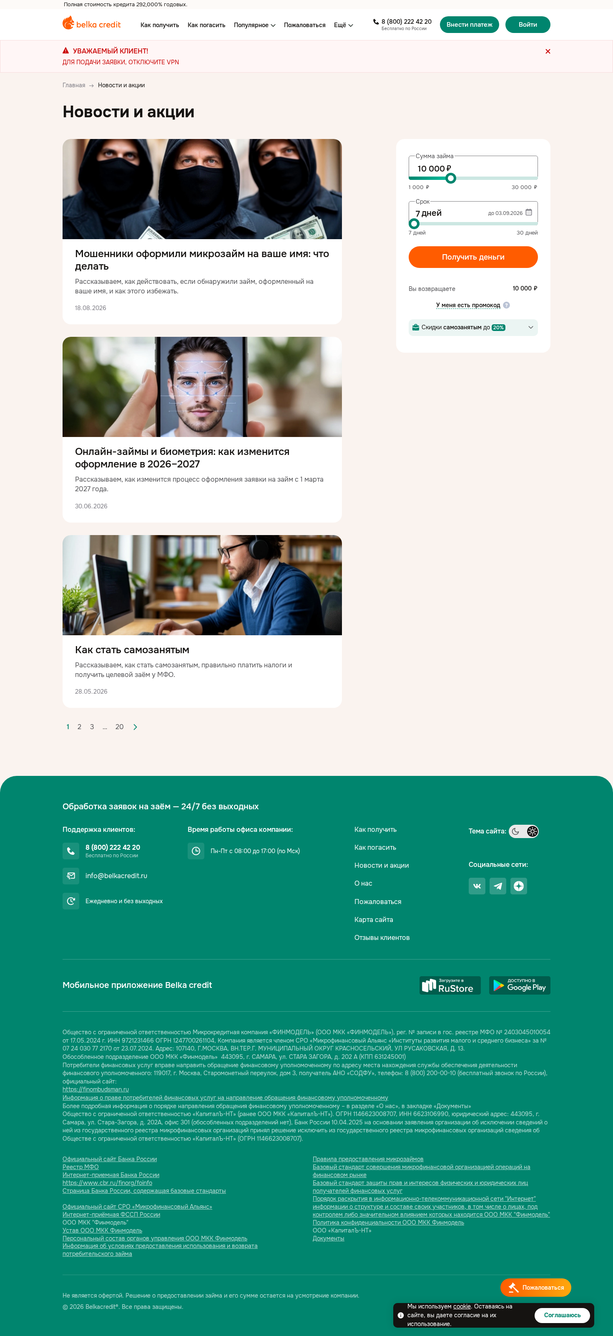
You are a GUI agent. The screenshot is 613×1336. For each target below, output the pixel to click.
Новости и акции (381, 865)
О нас (363, 883)
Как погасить (207, 25)
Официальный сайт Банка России (110, 1159)
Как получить (160, 25)
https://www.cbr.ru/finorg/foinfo (107, 1183)
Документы (328, 1238)
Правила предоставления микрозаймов (368, 1159)
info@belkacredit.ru (116, 875)
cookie (462, 1306)
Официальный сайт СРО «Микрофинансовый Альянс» (137, 1206)
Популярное (251, 25)
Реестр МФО (81, 1167)
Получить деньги (473, 257)
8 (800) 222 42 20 (407, 21)
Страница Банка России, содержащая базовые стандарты (144, 1191)
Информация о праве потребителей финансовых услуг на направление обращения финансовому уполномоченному (225, 1097)
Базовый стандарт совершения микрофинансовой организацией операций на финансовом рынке (421, 1171)
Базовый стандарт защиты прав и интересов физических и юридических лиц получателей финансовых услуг (420, 1187)
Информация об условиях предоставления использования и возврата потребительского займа (160, 1250)
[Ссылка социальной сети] (477, 886)
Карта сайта (373, 919)
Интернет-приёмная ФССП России (111, 1214)
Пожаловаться (305, 25)
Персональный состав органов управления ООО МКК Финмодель (155, 1238)
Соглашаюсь (562, 1315)
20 (120, 726)
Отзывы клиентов (382, 937)
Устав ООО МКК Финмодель (102, 1230)
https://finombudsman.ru (96, 1089)
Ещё (340, 25)
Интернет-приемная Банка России (111, 1175)
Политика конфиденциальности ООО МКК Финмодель (388, 1222)
